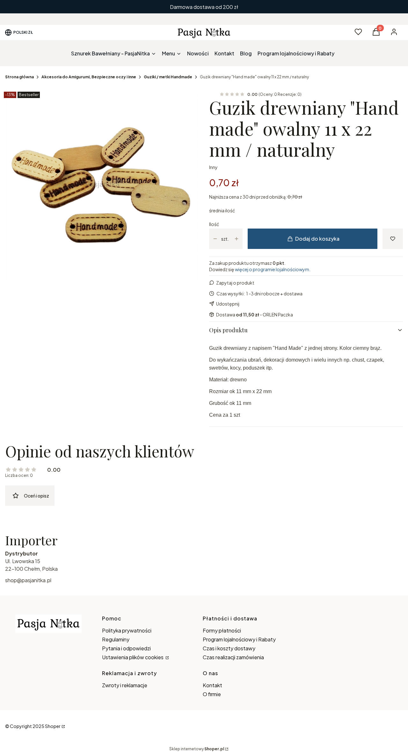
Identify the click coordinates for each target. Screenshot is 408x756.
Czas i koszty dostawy (229, 648)
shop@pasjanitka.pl (28, 580)
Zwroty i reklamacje (124, 685)
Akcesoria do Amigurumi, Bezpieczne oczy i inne (88, 76)
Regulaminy (115, 639)
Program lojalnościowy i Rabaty (239, 639)
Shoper (53, 726)
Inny (213, 167)
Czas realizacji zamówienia (233, 657)
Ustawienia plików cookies (133, 657)
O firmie (212, 694)
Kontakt (212, 685)
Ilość (214, 224)
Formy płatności (222, 630)
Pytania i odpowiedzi (126, 648)
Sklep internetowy (196, 748)
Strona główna (19, 76)
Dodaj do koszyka (317, 238)
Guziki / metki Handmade (168, 76)
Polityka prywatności (126, 630)
